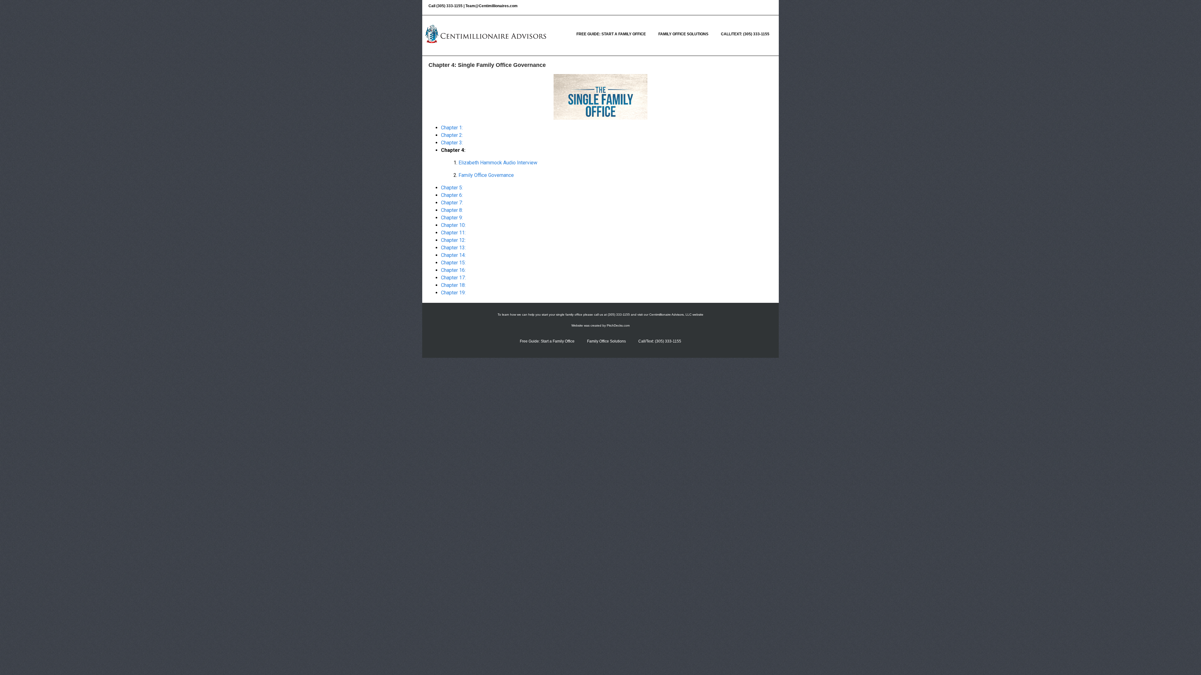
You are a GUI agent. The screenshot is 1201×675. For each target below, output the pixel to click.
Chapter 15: (453, 263)
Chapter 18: (453, 285)
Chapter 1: (452, 128)
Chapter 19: (453, 293)
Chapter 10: (453, 225)
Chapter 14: (453, 255)
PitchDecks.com (618, 325)
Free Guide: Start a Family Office (611, 34)
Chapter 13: (453, 248)
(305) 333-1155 (449, 6)
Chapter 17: (453, 278)
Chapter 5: (452, 188)
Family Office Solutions (683, 34)
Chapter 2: (452, 135)
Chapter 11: (453, 233)
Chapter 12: (453, 240)
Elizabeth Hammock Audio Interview (498, 163)
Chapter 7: (452, 203)
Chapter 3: (452, 143)
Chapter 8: (452, 210)
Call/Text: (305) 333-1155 (745, 34)
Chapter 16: (453, 270)
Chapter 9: (452, 218)
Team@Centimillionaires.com (491, 6)
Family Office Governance (486, 175)
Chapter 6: (452, 195)
